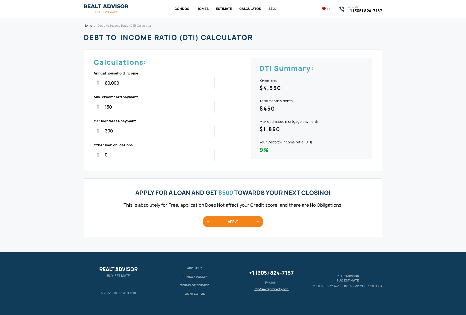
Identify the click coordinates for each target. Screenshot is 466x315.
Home (88, 26)
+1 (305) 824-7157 (271, 272)
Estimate (224, 9)
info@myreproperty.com (271, 289)
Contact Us (195, 294)
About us (194, 268)
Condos (182, 9)
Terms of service (194, 285)
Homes (203, 9)
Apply (233, 221)
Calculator (250, 9)
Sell (272, 9)
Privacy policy (195, 277)
